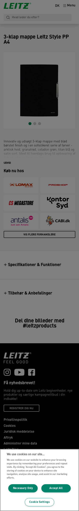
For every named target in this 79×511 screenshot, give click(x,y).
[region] (39, 480)
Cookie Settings (39, 502)
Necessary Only (23, 488)
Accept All (55, 488)
